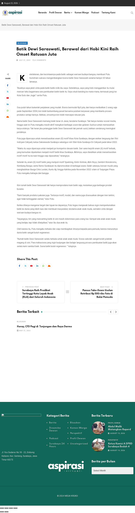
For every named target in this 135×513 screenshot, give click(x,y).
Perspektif (113, 440)
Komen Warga (82, 13)
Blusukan (21, 321)
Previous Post (32, 287)
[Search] (132, 12)
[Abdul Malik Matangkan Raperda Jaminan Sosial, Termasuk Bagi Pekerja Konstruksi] (98, 428)
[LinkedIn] (7, 104)
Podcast (95, 13)
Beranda (42, 13)
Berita (67, 13)
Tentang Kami (108, 13)
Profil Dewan (55, 13)
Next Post (105, 287)
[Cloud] (7, 117)
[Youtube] (7, 98)
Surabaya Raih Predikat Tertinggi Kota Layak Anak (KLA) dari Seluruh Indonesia (39, 293)
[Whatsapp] (7, 110)
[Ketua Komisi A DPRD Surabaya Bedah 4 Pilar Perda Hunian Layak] (98, 445)
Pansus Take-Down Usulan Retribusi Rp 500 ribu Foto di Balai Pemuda (96, 293)
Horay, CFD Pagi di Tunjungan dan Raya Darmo (44, 326)
